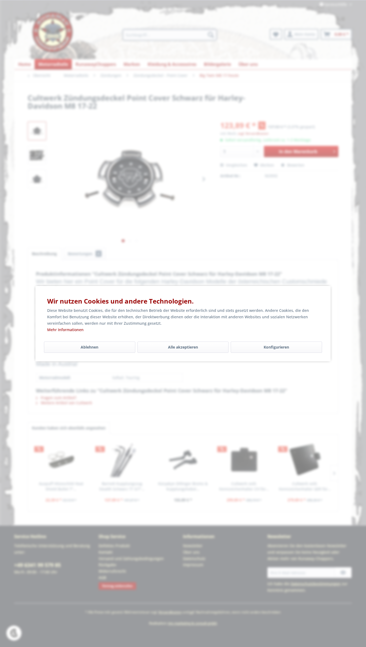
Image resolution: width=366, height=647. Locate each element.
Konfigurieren (276, 347)
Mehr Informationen (65, 329)
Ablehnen (89, 347)
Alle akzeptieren (183, 347)
